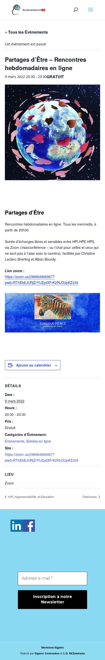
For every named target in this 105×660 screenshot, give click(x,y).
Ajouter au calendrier (33, 365)
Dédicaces (90, 497)
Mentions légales (52, 647)
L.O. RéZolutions (74, 653)
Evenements (14, 441)
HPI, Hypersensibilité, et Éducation (31, 497)
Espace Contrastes (47, 653)
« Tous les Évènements (26, 32)
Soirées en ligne (38, 441)
